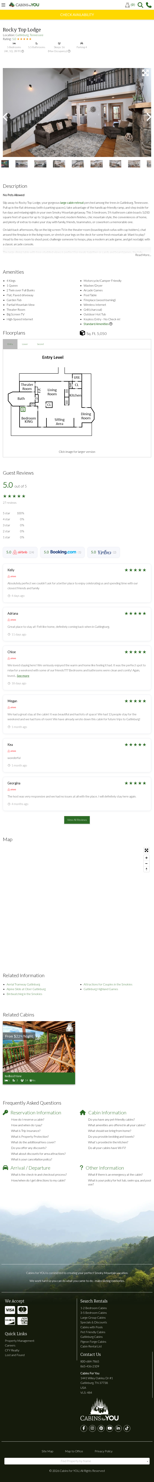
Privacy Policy (103, 1451)
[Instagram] (92, 1428)
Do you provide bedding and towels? (111, 1136)
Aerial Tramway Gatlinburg (23, 984)
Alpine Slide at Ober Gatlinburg (26, 989)
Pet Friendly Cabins (92, 1332)
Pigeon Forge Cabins (93, 1341)
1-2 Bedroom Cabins (93, 1308)
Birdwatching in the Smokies (24, 994)
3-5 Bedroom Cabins (93, 1312)
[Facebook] (83, 1428)
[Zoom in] (146, 858)
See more (23, 675)
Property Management (19, 1340)
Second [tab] (40, 344)
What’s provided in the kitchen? (108, 1142)
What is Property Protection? (30, 1136)
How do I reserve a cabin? (27, 1119)
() (133, 5)
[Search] (140, 5)
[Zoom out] (146, 863)
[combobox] (77, 1461)
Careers (10, 1345)
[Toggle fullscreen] (146, 850)
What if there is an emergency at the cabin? (115, 1174)
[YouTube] (109, 1428)
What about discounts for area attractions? (38, 1153)
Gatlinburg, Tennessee (29, 35)
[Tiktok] (127, 1428)
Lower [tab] (25, 344)
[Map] (77, 902)
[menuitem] (131, 5)
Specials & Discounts (93, 1322)
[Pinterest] (101, 1428)
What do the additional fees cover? (33, 1142)
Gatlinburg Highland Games (101, 989)
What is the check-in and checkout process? (39, 1174)
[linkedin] (118, 1428)
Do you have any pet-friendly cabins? (111, 1119)
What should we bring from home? (109, 1130)
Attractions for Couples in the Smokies (108, 984)
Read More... (143, 254)
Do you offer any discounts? (28, 1148)
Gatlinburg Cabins (91, 1336)
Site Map (47, 1451)
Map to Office (74, 1451)
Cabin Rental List (91, 1346)
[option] (77, 112)
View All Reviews (77, 819)
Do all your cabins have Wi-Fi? (107, 1148)
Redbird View (13, 1076)
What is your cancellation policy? (31, 1159)
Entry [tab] (10, 344)
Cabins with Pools (91, 1327)
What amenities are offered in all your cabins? (116, 1125)
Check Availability (77, 15)
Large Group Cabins (93, 1317)
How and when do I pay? (26, 1125)
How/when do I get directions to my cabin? (38, 1180)
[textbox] (77, 1461)
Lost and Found (15, 1355)
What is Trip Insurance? (25, 1130)
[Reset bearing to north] (146, 869)
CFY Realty (12, 1350)
